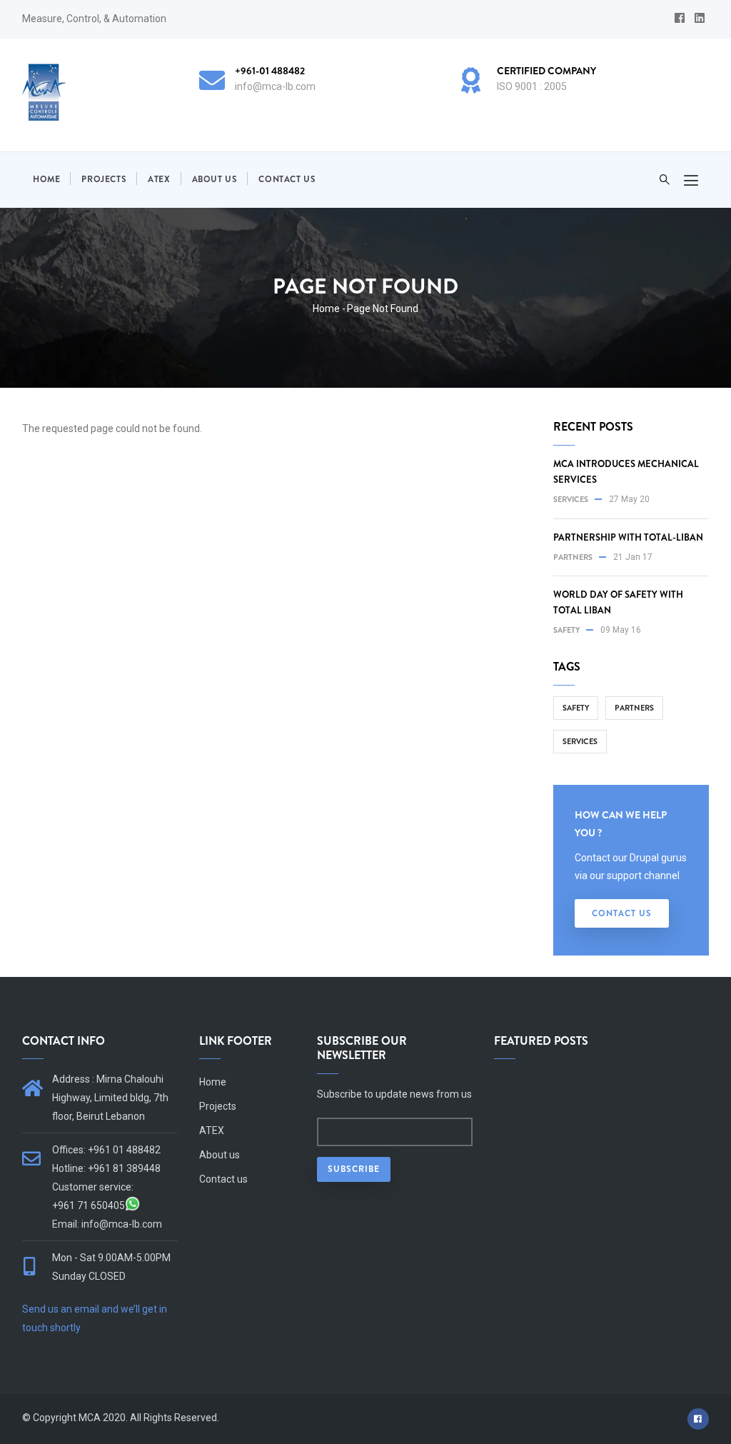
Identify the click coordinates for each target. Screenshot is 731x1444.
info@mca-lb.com (121, 1224)
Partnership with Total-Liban (628, 537)
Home (46, 179)
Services (570, 499)
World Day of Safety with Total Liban (618, 602)
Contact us (287, 179)
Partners (573, 557)
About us (215, 179)
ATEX (159, 179)
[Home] (44, 92)
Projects (103, 179)
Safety (566, 630)
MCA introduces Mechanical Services (626, 471)
